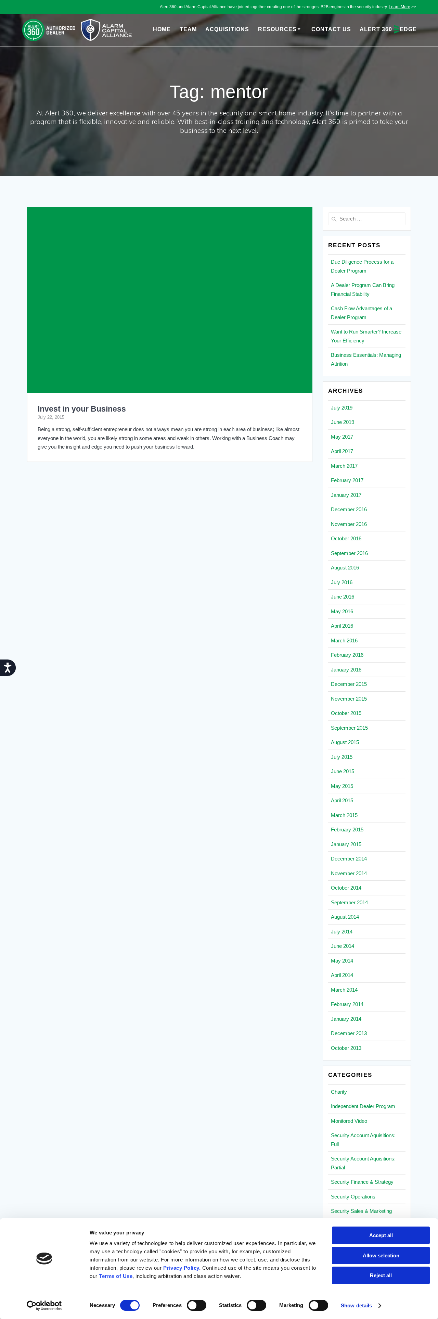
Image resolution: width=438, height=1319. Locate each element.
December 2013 (349, 1033)
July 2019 (341, 408)
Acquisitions (227, 29)
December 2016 (349, 509)
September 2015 (349, 728)
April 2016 (342, 626)
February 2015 (347, 829)
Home (162, 29)
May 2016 (342, 611)
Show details (356, 1305)
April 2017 (342, 451)
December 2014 (349, 859)
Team (188, 29)
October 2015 (346, 713)
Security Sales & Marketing (361, 1211)
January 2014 (346, 1019)
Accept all (381, 1235)
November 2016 (349, 524)
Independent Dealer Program (363, 1106)
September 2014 (349, 902)
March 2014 (344, 990)
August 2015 (345, 742)
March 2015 (344, 815)
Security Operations (353, 1196)
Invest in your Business (82, 409)
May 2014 (342, 961)
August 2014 (345, 917)
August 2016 (345, 567)
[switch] (196, 1304)
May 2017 (342, 437)
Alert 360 (388, 29)
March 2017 (344, 466)
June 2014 (342, 946)
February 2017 (347, 480)
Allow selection (381, 1255)
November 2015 (349, 699)
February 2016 (347, 655)
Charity (339, 1092)
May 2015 (342, 786)
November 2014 (349, 873)
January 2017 (346, 495)
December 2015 (349, 684)
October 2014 (346, 888)
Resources (277, 29)
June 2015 (342, 771)
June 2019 (342, 422)
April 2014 (342, 975)
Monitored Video (349, 1121)
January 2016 (346, 670)
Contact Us (331, 29)
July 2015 (341, 757)
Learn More (399, 6)
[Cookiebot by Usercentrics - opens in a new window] (44, 1306)
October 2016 (346, 538)
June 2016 (342, 597)
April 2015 (342, 800)
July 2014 (341, 931)
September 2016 (349, 553)
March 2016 (344, 640)
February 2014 (347, 1004)
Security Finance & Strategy (362, 1182)
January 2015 (346, 844)
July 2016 (341, 582)
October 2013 (346, 1048)
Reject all (381, 1275)
